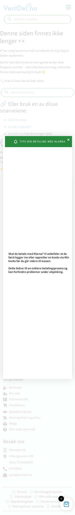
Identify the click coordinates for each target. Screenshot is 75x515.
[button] (68, 139)
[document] (37, 257)
